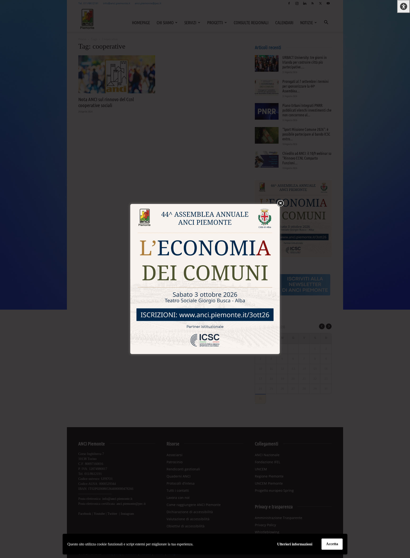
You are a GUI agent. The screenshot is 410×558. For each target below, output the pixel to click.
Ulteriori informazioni (294, 544)
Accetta (332, 544)
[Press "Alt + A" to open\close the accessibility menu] (403, 6)
